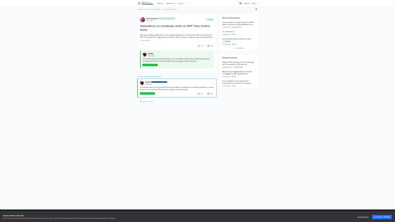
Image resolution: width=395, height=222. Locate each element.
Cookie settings (363, 217)
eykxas (233, 34)
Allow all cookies (382, 217)
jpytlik (234, 86)
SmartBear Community (143, 9)
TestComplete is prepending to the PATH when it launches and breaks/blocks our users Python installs (238, 23)
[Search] (240, 3)
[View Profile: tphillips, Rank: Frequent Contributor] (142, 83)
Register (247, 3)
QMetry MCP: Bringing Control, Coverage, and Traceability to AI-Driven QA (238, 63)
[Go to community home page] (145, 3)
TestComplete (157, 9)
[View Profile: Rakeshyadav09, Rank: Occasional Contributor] (142, 19)
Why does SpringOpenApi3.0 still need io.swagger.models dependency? (237, 73)
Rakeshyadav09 (151, 19)
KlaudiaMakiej (238, 67)
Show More (146, 40)
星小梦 (234, 76)
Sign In (254, 3)
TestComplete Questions (170, 9)
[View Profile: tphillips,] (145, 55)
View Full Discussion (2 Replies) (150, 77)
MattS (234, 44)
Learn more (111, 218)
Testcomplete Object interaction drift (236, 39)
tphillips (150, 53)
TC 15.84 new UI (228, 32)
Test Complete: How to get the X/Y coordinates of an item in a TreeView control (236, 82)
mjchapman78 (236, 27)
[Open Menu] (256, 9)
